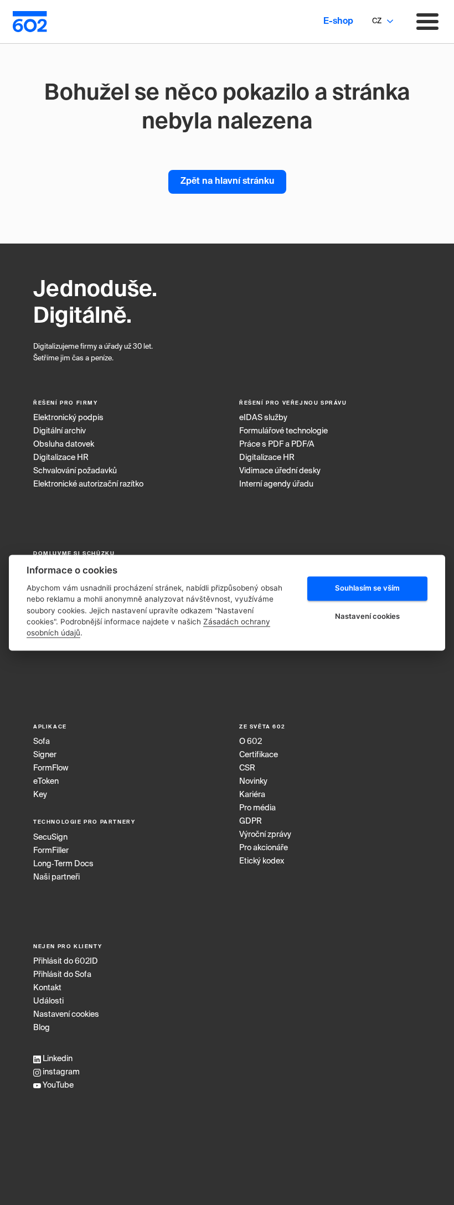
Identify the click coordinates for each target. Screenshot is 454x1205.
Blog (41, 1028)
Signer (44, 755)
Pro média (257, 808)
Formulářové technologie (283, 431)
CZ (376, 21)
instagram (60, 1072)
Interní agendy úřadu (276, 484)
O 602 (250, 742)
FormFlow (50, 768)
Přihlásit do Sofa (62, 975)
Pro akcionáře (263, 848)
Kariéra (252, 795)
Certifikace (258, 755)
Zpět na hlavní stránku (227, 181)
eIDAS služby (263, 418)
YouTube (57, 1085)
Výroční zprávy (265, 835)
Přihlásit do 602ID (65, 961)
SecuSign (50, 837)
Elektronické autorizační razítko (88, 484)
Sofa (41, 742)
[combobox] (376, 21)
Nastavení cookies (66, 1014)
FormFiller (51, 851)
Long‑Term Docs (63, 864)
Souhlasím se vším (367, 588)
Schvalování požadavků (75, 471)
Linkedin (57, 1059)
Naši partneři (56, 877)
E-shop (338, 21)
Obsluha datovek (63, 444)
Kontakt (47, 988)
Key (40, 795)
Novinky (253, 781)
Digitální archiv (59, 431)
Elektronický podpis (68, 418)
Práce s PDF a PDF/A (276, 444)
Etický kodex (261, 861)
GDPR (250, 821)
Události (48, 1001)
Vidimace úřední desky (280, 471)
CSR (247, 768)
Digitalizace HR (61, 458)
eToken (46, 781)
